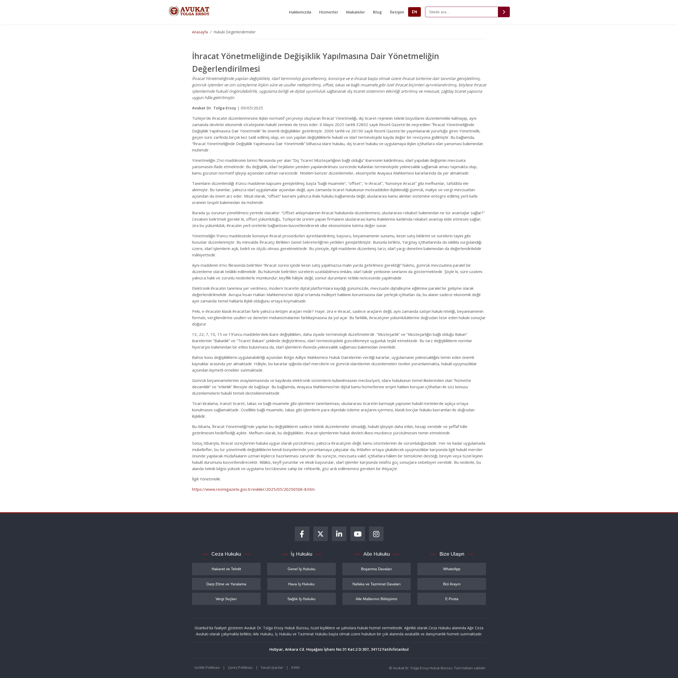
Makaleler (355, 12)
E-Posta (451, 599)
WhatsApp (451, 569)
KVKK (295, 667)
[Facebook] (302, 534)
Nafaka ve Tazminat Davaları (377, 584)
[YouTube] (357, 534)
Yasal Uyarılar (272, 667)
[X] (320, 534)
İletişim (397, 12)
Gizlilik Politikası (207, 667)
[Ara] (504, 12)
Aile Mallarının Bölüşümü (376, 599)
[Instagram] (376, 534)
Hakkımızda (300, 12)
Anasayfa (200, 31)
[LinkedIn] (339, 534)
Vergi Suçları (226, 599)
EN (414, 12)
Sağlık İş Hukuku (301, 599)
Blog (377, 12)
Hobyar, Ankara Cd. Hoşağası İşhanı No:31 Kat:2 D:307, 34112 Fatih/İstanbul (339, 649)
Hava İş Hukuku (301, 584)
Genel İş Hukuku (301, 569)
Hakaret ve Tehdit (226, 569)
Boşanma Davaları (376, 569)
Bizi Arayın (452, 584)
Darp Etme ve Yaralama (226, 584)
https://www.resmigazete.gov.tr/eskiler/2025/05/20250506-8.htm (253, 489)
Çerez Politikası (240, 667)
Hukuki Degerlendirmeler (234, 31)
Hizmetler (328, 12)
